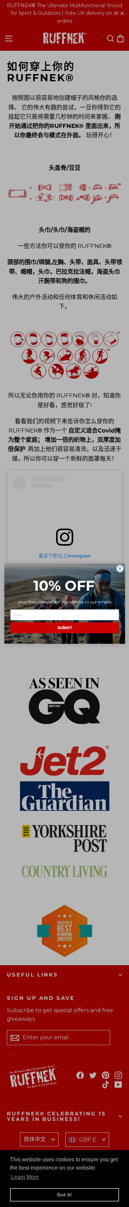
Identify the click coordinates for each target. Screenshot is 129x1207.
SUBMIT (64, 627)
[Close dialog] (119, 568)
